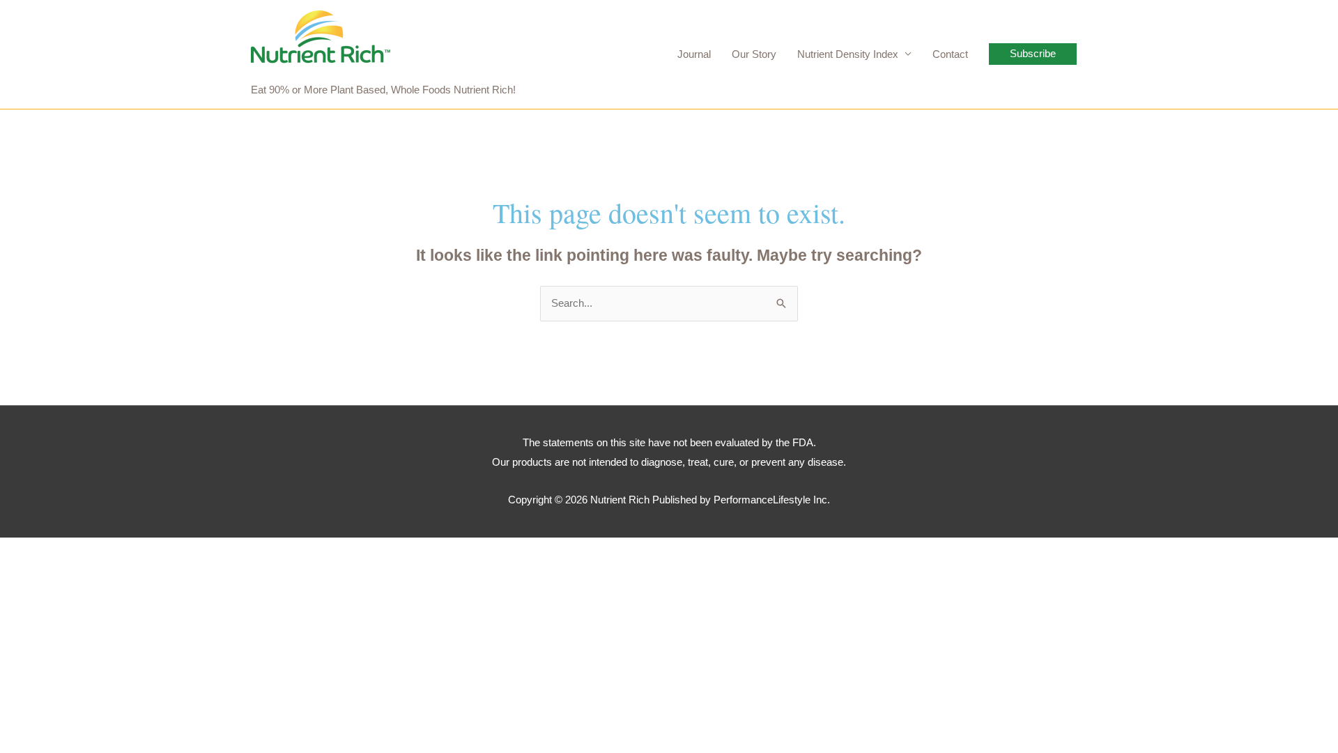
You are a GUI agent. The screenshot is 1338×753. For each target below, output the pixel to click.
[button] (1033, 54)
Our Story (754, 54)
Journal (694, 54)
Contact (950, 54)
